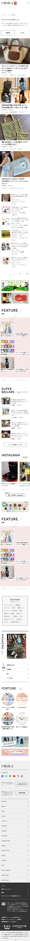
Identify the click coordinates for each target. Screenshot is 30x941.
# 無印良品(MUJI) (13, 112)
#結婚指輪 (18, 605)
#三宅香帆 (15, 616)
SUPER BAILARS (6, 841)
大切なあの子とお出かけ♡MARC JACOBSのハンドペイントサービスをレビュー (15, 181)
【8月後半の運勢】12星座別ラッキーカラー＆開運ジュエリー (22, 336)
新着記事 (8, 32)
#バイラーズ (6, 610)
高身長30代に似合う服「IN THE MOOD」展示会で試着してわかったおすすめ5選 (19, 401)
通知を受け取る (23, 784)
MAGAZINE (5, 836)
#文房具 (13, 607)
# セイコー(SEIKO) (23, 225)
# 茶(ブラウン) (13, 75)
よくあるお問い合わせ (15, 917)
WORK (3, 811)
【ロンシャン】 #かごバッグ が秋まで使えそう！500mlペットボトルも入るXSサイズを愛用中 (15, 68)
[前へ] (23, 490)
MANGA (4, 845)
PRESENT (4, 860)
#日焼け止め (19, 619)
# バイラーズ (22, 201)
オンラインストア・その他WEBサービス (11, 896)
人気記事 (22, 32)
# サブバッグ (22, 112)
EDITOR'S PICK (6, 850)
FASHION (4, 801)
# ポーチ (20, 149)
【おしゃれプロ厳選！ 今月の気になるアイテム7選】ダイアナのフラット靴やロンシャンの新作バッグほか (19, 220)
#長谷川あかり (7, 616)
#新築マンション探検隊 (9, 613)
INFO (3, 865)
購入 (8, 673)
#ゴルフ (21, 616)
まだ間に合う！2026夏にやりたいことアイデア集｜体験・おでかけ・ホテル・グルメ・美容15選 (19, 424)
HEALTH (4, 816)
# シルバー (14, 203)
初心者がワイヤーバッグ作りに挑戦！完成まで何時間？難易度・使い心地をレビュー (19, 196)
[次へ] (28, 490)
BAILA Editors (5, 880)
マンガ (3, 885)
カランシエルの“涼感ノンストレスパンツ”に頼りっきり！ (22, 353)
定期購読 (9, 669)
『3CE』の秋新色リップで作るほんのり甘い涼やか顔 (22, 370)
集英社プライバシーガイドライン (8, 919)
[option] (15, 348)
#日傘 (20, 610)
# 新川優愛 (22, 252)
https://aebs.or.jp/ (23, 911)
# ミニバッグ (5, 75)
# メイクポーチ (13, 149)
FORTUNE (4, 831)
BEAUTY (4, 806)
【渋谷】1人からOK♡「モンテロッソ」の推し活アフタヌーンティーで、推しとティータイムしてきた (19, 435)
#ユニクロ (6, 622)
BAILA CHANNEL (6, 870)
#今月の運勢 (14, 610)
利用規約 (19, 919)
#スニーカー (6, 607)
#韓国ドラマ (19, 613)
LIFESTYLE (4, 821)
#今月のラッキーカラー (9, 619)
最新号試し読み (10, 665)
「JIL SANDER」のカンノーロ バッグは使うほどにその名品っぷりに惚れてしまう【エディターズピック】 (19, 232)
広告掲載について (5, 917)
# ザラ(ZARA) (22, 212)
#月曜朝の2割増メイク (15, 622)
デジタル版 (9, 678)
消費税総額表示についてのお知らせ (9, 921)
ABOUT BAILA (5, 875)
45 (19, 273)
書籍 (3, 892)
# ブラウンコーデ (21, 75)
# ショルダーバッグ (14, 188)
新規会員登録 (22, 792)
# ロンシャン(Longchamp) (17, 227)
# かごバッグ (14, 254)
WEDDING (4, 826)
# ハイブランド (23, 264)
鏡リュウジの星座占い (22, 727)
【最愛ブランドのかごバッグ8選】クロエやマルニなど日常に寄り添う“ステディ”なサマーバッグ (19, 259)
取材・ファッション (6, 889)
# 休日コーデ (14, 214)
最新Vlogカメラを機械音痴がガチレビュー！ (7, 370)
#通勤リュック (21, 607)
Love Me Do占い (22, 707)
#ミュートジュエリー (8, 605)
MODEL (4, 855)
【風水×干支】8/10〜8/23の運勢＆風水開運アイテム (7, 353)
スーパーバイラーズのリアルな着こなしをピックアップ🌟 (10, 484)
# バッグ (22, 188)
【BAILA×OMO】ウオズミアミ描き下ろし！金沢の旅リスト (7, 335)
